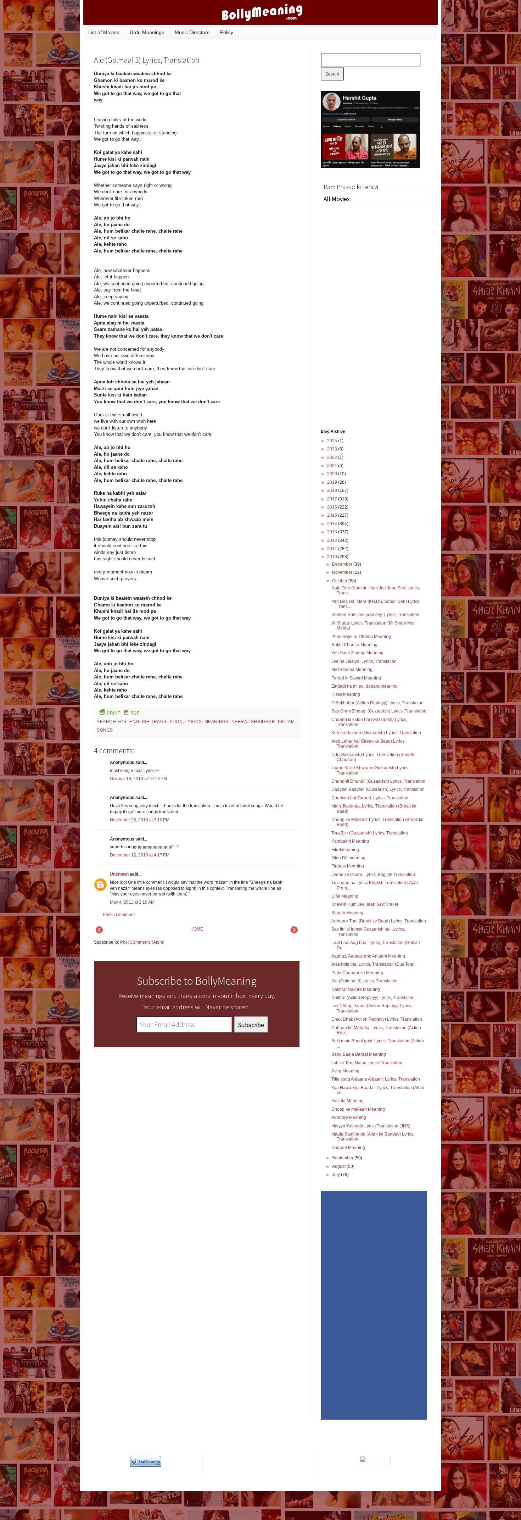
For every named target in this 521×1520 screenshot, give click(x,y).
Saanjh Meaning (347, 912)
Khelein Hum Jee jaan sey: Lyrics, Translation (375, 614)
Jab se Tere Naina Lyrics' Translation (366, 1062)
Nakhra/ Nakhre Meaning (355, 989)
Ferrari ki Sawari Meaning (356, 678)
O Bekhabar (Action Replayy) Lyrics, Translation (377, 702)
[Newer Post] (99, 932)
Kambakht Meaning (350, 841)
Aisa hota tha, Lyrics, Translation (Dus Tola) (373, 964)
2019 (332, 482)
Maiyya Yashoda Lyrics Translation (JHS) (370, 1126)
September (343, 1157)
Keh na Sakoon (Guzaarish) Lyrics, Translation (376, 732)
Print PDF (123, 713)
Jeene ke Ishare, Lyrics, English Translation (373, 874)
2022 (332, 457)
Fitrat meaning (345, 849)
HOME (196, 929)
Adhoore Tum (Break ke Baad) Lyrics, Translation (378, 921)
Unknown (119, 874)
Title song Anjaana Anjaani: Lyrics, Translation (375, 1079)
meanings (217, 721)
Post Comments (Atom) (142, 942)
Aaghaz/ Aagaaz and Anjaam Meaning (368, 956)
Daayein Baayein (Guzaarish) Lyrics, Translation (378, 789)
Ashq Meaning (345, 1071)
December (342, 564)
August (339, 1166)
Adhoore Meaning (348, 1117)
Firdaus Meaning (347, 866)
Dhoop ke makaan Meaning (358, 1109)
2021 (332, 465)
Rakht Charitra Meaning (354, 644)
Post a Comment (119, 914)
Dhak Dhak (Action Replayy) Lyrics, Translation (376, 1019)
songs (105, 730)
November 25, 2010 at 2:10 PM (139, 819)
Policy (226, 32)
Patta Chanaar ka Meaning (357, 972)
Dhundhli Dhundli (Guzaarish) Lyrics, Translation (378, 781)
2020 (332, 473)
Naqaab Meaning (348, 1147)
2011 (332, 548)
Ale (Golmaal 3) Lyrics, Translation (364, 980)
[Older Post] (294, 932)
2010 (332, 556)
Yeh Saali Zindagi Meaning (357, 652)
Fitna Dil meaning (348, 857)
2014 (332, 523)
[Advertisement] (246, 118)
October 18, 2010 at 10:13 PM (138, 778)
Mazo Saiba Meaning (351, 669)
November (342, 572)
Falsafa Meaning (347, 1100)
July (336, 1174)
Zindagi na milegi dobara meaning (364, 686)
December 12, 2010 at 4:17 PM (139, 855)
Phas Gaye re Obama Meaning (361, 636)
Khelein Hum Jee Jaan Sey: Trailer (364, 904)
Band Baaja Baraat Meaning (358, 1054)
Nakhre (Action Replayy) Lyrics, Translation (373, 997)
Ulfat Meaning (344, 896)
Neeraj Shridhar (253, 721)
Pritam (286, 721)
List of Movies (103, 32)
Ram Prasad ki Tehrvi (351, 187)
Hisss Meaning (345, 694)
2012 (332, 540)
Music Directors (192, 32)
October (340, 580)
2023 (332, 448)
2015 (332, 515)
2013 (332, 531)
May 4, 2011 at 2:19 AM (132, 902)
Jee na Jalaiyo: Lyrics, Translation (364, 661)
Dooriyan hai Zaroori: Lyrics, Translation (369, 797)
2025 (332, 440)
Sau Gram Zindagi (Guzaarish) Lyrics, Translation (378, 711)
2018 (332, 490)
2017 (332, 499)
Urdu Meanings (147, 32)
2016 (332, 507)
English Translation (156, 721)
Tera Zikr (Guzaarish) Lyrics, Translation (369, 833)
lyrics (193, 721)
